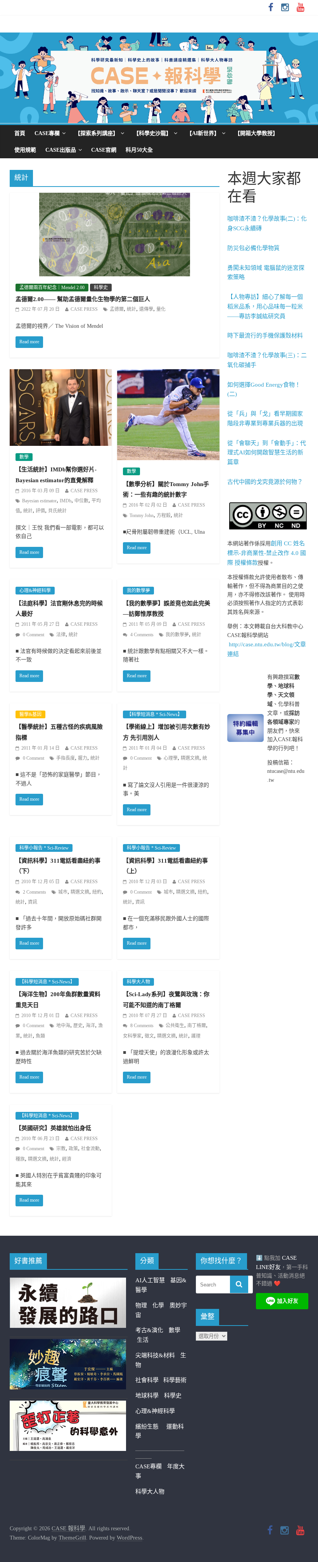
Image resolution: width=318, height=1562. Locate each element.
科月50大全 (139, 150)
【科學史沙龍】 (152, 133)
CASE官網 (103, 150)
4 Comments (141, 634)
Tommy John (142, 515)
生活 (143, 1340)
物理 (141, 1305)
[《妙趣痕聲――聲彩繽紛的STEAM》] (68, 1344)
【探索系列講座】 (96, 133)
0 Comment (33, 634)
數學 (24, 457)
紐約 (97, 892)
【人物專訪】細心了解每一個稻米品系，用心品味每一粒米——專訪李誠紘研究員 (265, 306)
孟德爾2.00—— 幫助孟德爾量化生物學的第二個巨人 (83, 299)
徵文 (149, 1036)
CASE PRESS (84, 309)
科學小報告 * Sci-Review (44, 848)
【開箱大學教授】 (256, 133)
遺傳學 (146, 309)
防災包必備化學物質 (253, 248)
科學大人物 (138, 982)
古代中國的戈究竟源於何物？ (265, 482)
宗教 (61, 1148)
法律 (61, 634)
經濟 (66, 1159)
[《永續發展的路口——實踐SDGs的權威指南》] (68, 1282)
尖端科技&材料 (155, 1355)
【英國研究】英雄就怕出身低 (53, 1128)
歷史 (78, 1025)
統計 (131, 309)
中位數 (81, 501)
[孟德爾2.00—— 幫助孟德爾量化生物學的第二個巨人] (114, 198)
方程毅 (164, 515)
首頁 (19, 133)
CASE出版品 (60, 150)
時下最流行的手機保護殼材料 (265, 335)
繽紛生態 (150, 1426)
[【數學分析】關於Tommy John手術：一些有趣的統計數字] (168, 374)
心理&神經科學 (35, 590)
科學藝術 (175, 1380)
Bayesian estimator (39, 501)
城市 (62, 892)
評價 (40, 511)
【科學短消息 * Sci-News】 (154, 714)
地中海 (63, 1025)
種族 (20, 1159)
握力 (82, 758)
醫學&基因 (30, 714)
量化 (161, 309)
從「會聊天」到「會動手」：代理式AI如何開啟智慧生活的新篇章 (266, 453)
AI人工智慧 (150, 1280)
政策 (73, 1148)
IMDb (65, 501)
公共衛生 (175, 1025)
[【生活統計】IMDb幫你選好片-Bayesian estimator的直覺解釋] (61, 374)
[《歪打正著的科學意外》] (68, 1405)
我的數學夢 (138, 590)
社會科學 (149, 1380)
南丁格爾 (196, 1025)
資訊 (32, 902)
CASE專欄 (47, 133)
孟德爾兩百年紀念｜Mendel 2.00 (52, 287)
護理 (195, 1036)
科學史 (101, 287)
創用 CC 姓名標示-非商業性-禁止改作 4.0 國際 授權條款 (266, 553)
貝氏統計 (57, 511)
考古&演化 (149, 1330)
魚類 (40, 1036)
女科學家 (132, 1036)
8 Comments (141, 1025)
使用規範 (25, 150)
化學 (158, 1305)
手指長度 (65, 758)
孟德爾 (117, 309)
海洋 (90, 1025)
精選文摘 (190, 758)
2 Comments (34, 892)
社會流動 (90, 1148)
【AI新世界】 (203, 133)
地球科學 (147, 1395)
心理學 (171, 758)
